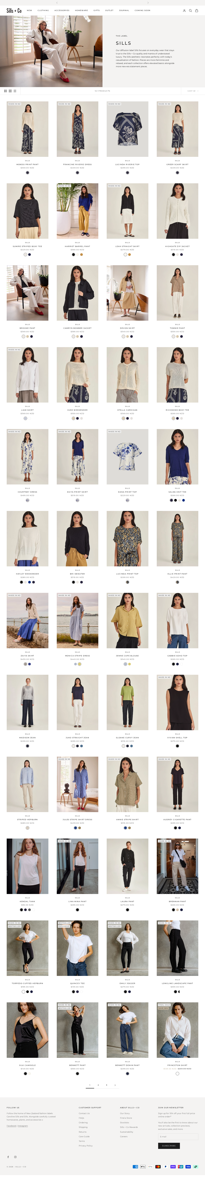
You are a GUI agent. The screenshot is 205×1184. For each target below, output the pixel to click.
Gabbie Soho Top (177, 656)
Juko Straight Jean (77, 738)
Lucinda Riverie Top (127, 164)
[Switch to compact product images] (15, 91)
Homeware (81, 10)
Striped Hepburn (27, 819)
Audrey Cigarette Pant (177, 819)
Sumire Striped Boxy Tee (27, 246)
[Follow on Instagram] (15, 1157)
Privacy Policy (86, 1145)
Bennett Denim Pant (127, 1065)
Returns (82, 1132)
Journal (124, 10)
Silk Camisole (27, 1065)
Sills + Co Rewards (129, 1127)
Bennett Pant (77, 1065)
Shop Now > (127, 3)
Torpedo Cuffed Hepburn (27, 983)
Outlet (109, 10)
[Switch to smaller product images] (10, 91)
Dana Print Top (127, 492)
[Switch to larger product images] (5, 91)
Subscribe (169, 1146)
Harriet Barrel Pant (77, 246)
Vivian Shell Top (177, 738)
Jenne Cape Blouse (127, 656)
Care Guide (84, 1136)
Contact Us (84, 1113)
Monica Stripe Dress (77, 656)
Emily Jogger (127, 983)
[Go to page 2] (115, 1085)
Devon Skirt (127, 328)
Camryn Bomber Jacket (77, 328)
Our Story (125, 1113)
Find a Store (126, 1118)
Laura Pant (127, 901)
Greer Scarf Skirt (178, 164)
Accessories (62, 10)
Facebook (11, 1126)
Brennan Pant (177, 901)
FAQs (81, 1118)
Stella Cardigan (127, 410)
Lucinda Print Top (127, 574)
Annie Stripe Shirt (127, 819)
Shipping (83, 1127)
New (29, 10)
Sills (27, 161)
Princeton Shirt (177, 1065)
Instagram (23, 1126)
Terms (82, 1141)
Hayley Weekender (27, 574)
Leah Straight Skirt (127, 246)
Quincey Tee (77, 983)
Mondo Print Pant (27, 164)
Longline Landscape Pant (177, 983)
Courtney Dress (27, 492)
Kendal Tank (27, 901)
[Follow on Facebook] (8, 1157)
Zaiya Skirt (27, 656)
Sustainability (126, 1132)
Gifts (97, 10)
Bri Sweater (77, 574)
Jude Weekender (77, 410)
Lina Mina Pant (77, 901)
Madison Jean (27, 738)
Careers (123, 1136)
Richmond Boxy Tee (177, 410)
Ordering (83, 1122)
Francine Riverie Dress (77, 164)
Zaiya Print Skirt (77, 492)
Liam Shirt (27, 410)
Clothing (43, 10)
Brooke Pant (27, 328)
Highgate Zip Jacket (177, 246)
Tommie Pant (177, 328)
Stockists (124, 1122)
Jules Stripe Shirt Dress (77, 819)
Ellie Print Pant (177, 574)
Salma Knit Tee (177, 492)
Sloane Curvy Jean (127, 738)
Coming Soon (142, 10)
